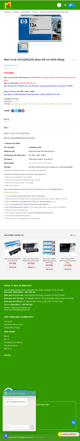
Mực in (6, 339)
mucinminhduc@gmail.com (19, 310)
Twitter (16, 110)
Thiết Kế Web (38, 437)
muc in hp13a (60, 104)
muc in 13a (22, 104)
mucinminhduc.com (11, 192)
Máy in (6, 336)
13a (12, 104)
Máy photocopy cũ (11, 345)
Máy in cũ (7, 349)
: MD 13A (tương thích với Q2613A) (40, 163)
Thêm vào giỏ (12, 267)
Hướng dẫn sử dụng (11, 328)
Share (7, 111)
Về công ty (8, 321)
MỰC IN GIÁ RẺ (25, 12)
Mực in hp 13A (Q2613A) (46, 104)
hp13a (16, 104)
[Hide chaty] (6, 435)
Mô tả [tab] (6, 119)
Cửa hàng (15, 12)
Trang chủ (7, 12)
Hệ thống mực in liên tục (13, 342)
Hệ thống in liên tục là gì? (13, 324)
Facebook (12, 110)
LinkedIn (19, 110)
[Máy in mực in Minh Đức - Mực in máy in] (9, 5)
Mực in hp (35, 12)
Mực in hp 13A (32, 104)
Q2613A (69, 104)
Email (22, 110)
